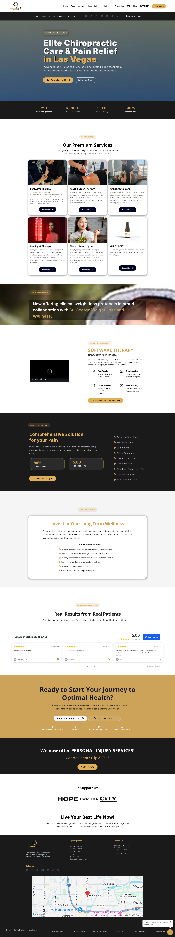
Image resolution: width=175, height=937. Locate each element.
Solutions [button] (106, 6)
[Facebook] (86, 15)
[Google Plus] (117, 15)
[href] (87, 896)
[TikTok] (112, 15)
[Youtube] (107, 15)
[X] (96, 15)
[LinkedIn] (101, 15)
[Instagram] (91, 15)
